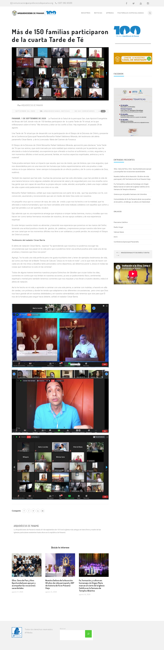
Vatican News (119, 232)
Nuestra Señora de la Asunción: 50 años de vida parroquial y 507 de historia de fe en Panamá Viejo (59, 584)
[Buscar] (88, 634)
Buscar (63, 629)
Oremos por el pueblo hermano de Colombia (130, 194)
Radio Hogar (118, 227)
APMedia (110, 13)
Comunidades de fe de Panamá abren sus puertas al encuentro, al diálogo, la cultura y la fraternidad (132, 200)
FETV (115, 237)
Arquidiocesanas (52, 111)
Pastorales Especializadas (131, 13)
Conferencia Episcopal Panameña (126, 242)
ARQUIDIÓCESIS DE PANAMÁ (32, 105)
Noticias (98, 13)
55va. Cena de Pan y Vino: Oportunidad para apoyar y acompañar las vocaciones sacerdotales (23, 584)
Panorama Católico (121, 222)
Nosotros (85, 13)
